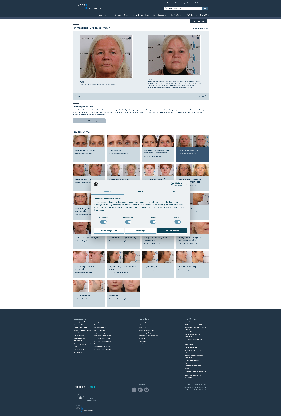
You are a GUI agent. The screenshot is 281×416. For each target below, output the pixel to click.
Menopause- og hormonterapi (102, 335)
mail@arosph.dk (201, 389)
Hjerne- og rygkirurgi (100, 327)
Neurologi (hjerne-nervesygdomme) (79, 339)
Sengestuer (142, 338)
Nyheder (206, 3)
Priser (177, 3)
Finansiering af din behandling (193, 339)
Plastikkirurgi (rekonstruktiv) (102, 341)
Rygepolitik (188, 363)
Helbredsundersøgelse (80, 327)
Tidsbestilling (142, 341)
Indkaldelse (142, 324)
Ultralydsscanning (79, 349)
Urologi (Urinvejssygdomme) (102, 349)
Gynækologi (97, 324)
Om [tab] (173, 191)
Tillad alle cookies (172, 231)
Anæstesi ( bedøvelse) (80, 322)
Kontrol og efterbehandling (146, 330)
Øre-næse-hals (78, 352)
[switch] (128, 221)
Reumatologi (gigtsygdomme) (82, 344)
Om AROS (204, 15)
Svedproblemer (98, 344)
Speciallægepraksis (160, 15)
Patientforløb (176, 15)
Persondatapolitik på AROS (192, 360)
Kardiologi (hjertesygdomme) (82, 330)
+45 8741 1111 (191, 389)
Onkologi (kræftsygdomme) (102, 338)
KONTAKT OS (199, 21)
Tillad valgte (140, 231)
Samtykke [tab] (107, 191)
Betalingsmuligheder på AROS (193, 324)
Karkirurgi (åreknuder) (100, 330)
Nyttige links (188, 353)
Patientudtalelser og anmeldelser (148, 335)
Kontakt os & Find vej (191, 347)
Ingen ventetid (189, 344)
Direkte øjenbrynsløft (88, 121)
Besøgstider (188, 322)
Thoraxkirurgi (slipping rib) (102, 346)
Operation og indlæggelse (146, 333)
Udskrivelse (142, 344)
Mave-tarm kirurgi (79, 335)
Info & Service (191, 15)
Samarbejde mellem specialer (193, 365)
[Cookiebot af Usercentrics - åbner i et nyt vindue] (172, 184)
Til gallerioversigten (202, 28)
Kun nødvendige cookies (108, 231)
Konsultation (142, 327)
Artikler (197, 3)
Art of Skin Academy (141, 15)
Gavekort (187, 342)
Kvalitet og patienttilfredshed (193, 350)
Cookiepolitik (188, 332)
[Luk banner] (186, 184)
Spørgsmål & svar (187, 3)
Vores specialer (105, 15)
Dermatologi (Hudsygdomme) (82, 324)
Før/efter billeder (167, 3)
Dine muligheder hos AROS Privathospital (192, 335)
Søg (205, 8)
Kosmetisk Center (122, 15)
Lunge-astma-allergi (99, 333)
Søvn (75, 346)
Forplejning (142, 322)
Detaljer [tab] (141, 191)
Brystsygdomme (99, 322)
